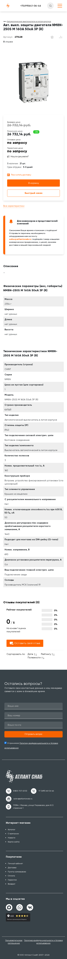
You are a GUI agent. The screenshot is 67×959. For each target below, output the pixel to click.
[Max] (9, 907)
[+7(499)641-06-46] (30, 5)
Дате (30, 654)
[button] (33, 734)
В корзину (33, 183)
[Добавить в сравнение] (52, 37)
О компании (13, 833)
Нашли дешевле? (20, 156)
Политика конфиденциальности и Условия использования (43, 941)
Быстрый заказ (33, 193)
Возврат (11, 884)
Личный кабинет (15, 863)
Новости (11, 838)
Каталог (11, 829)
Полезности (34, 657)
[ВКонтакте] (30, 906)
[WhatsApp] (19, 906)
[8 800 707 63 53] (16, 791)
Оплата (11, 876)
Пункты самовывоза (17, 872)
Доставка (12, 867)
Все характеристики (13, 206)
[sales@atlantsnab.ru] (19, 799)
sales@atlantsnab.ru (20, 239)
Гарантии (12, 880)
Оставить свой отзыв (27, 643)
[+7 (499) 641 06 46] (42, 791)
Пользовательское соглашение (13, 941)
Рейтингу (46, 654)
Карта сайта (14, 842)
